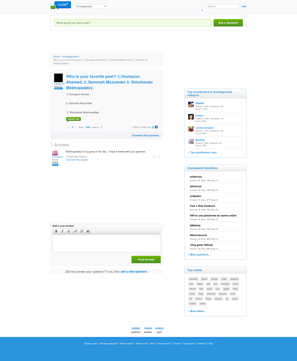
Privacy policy (189, 343)
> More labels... (197, 311)
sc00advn (195, 196)
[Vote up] (69, 127)
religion (200, 283)
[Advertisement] (113, 44)
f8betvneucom (198, 235)
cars (218, 288)
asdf (191, 283)
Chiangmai (57, 156)
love (215, 283)
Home (56, 56)
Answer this (73, 119)
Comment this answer (77, 159)
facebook (234, 278)
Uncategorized (70, 56)
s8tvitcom (195, 186)
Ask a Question (228, 23)
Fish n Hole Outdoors (202, 205)
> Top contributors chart (202, 152)
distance (218, 298)
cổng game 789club (201, 245)
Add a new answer (63, 225)
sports (235, 298)
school (202, 303)
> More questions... (199, 254)
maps (201, 293)
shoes (192, 293)
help (201, 288)
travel (235, 283)
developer (193, 278)
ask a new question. (134, 271)
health (224, 278)
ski (190, 298)
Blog (211, 343)
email (233, 293)
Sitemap (202, 343)
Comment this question (145, 135)
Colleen (199, 115)
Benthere (200, 139)
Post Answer (146, 259)
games (204, 278)
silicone (192, 288)
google (226, 288)
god (208, 283)
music (209, 288)
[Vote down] (76, 127)
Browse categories (108, 343)
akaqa (208, 298)
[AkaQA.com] (61, 5)
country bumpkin (204, 127)
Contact (176, 343)
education (211, 293)
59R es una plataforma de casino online (213, 215)
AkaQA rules (141, 343)
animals (214, 278)
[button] (56, 231)
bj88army (195, 225)
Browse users (91, 343)
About (153, 343)
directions (225, 283)
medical (192, 303)
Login (243, 6)
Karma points (164, 343)
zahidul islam (60, 83)
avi (227, 298)
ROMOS (199, 103)
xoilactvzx (196, 176)
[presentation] (56, 231)
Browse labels (126, 343)
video (235, 288)
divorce (199, 298)
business (223, 293)
